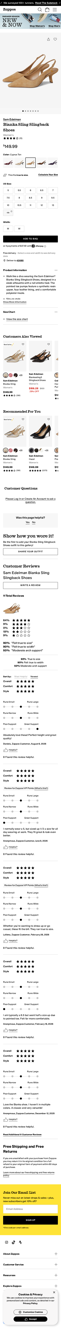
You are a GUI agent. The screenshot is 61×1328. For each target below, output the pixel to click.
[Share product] (48, 39)
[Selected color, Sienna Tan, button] (57, 450)
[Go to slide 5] (33, 111)
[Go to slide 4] (30, 111)
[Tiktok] (13, 1242)
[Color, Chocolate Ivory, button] (15, 375)
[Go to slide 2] (25, 111)
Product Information (15, 270)
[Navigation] (55, 10)
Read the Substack (46, 2)
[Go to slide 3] (28, 111)
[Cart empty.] (47, 10)
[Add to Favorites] (23, 344)
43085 (20, 260)
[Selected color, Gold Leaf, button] (5, 375)
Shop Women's (37, 26)
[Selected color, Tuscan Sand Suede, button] (57, 375)
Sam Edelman (12, 119)
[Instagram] (6, 1242)
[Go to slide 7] (38, 111)
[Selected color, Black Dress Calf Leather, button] (31, 450)
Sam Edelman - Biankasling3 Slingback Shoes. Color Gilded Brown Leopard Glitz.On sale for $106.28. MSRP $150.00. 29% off (40, 367)
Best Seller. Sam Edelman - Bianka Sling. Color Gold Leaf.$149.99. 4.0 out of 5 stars (14, 369)
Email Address (14, 1208)
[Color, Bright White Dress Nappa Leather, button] (41, 450)
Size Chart (9, 311)
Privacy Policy (30, 1303)
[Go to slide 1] (23, 111)
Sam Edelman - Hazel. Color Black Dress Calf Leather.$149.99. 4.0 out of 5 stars (40, 444)
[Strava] (20, 1242)
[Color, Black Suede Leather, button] (36, 450)
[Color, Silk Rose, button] (10, 375)
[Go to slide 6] (35, 111)
